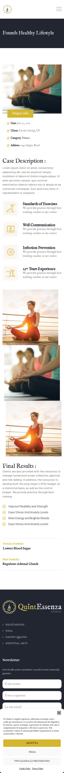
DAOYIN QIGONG (16, 637)
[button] (59, 712)
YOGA (8, 630)
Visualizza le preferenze (32, 761)
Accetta (32, 743)
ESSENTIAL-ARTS (16, 643)
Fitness (26, 138)
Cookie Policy (25, 768)
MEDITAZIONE (14, 624)
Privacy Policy (37, 768)
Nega (32, 752)
